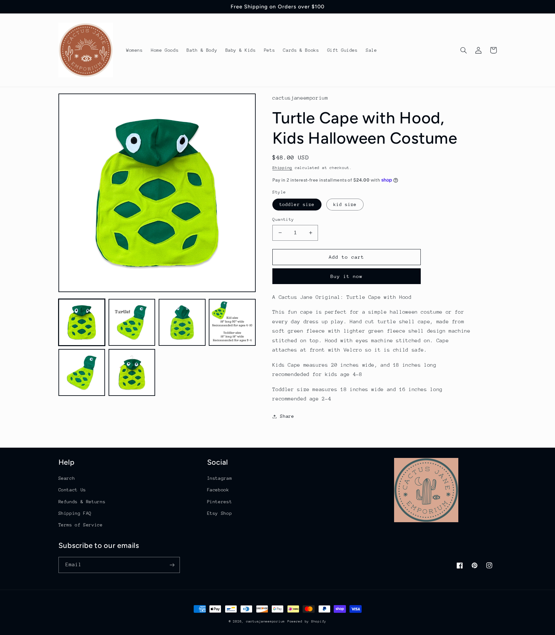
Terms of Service (80, 524)
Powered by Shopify (306, 621)
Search (66, 478)
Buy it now (346, 276)
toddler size (296, 204)
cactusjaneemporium (265, 621)
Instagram (219, 478)
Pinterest (219, 501)
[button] (463, 50)
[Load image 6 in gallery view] (132, 372)
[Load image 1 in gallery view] (81, 322)
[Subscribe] (171, 565)
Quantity (283, 219)
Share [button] (287, 416)
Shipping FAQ (75, 513)
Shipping (282, 167)
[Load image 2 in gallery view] (132, 322)
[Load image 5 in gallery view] (81, 372)
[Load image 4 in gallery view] (232, 322)
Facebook (218, 489)
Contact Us (72, 489)
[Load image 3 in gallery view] (182, 322)
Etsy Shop (219, 513)
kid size (345, 204)
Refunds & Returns (82, 501)
